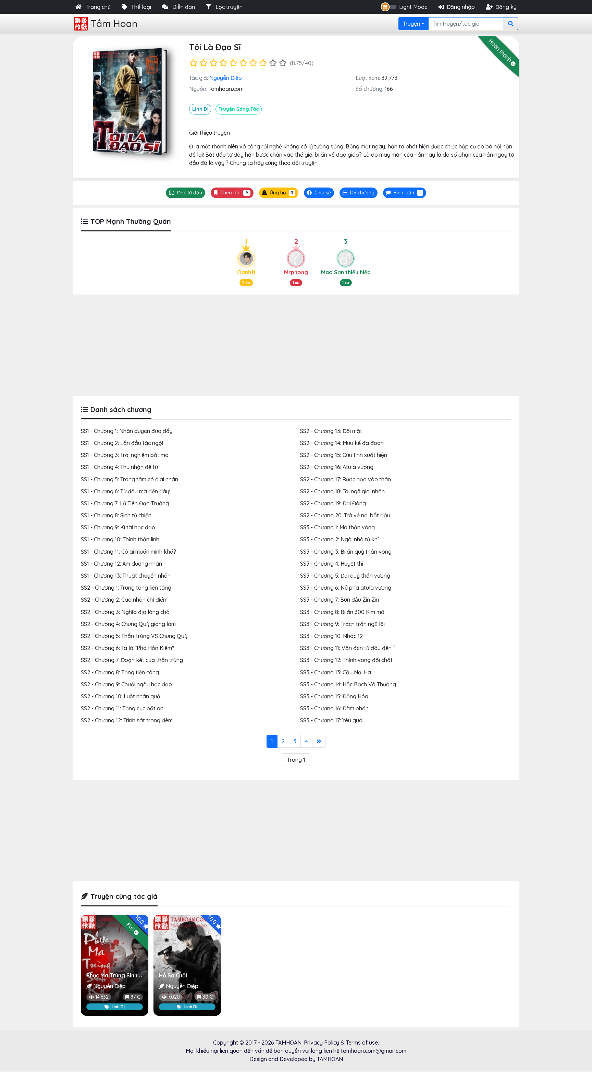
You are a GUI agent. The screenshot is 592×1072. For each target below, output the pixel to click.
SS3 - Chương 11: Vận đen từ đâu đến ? (348, 648)
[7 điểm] (253, 63)
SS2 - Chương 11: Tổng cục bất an (122, 708)
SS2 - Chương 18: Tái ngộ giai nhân (342, 491)
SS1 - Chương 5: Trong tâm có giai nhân (129, 479)
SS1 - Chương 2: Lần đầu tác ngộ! (122, 442)
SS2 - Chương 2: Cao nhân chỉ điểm (124, 599)
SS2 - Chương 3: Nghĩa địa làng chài (126, 612)
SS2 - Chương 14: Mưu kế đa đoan (342, 442)
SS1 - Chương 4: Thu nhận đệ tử (119, 466)
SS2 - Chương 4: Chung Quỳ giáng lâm (128, 624)
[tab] (359, 193)
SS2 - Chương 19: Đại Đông (333, 503)
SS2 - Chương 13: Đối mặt (331, 430)
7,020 (174, 997)
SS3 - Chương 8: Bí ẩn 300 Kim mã (342, 612)
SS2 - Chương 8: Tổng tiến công (120, 672)
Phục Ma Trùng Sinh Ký (115, 975)
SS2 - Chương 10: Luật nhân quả (120, 696)
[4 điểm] (223, 63)
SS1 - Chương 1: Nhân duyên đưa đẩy (127, 430)
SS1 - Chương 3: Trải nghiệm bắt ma (125, 454)
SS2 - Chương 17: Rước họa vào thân (345, 479)
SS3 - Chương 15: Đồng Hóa (334, 696)
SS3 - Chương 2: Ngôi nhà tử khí (339, 539)
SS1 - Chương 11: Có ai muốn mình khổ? (128, 551)
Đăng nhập (461, 6)
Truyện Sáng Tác (239, 109)
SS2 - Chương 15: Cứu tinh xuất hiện (343, 454)
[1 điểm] (193, 63)
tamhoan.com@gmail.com (373, 1050)
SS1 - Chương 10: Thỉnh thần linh (120, 539)
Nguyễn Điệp (225, 77)
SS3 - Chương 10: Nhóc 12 (331, 636)
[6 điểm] (243, 63)
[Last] (319, 741)
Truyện (411, 23)
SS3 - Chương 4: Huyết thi (331, 563)
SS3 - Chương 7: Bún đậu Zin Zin (339, 599)
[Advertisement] (296, 345)
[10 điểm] (283, 63)
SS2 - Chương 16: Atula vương (336, 466)
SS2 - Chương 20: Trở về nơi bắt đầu (345, 515)
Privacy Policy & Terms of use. (341, 1042)
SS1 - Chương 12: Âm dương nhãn (121, 563)
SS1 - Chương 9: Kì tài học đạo (118, 527)
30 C (207, 997)
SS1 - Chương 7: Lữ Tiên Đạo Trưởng (125, 503)
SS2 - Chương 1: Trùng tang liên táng (126, 587)
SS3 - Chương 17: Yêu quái (331, 720)
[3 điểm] (213, 63)
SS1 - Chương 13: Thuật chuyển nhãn (126, 575)
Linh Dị (200, 109)
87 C (135, 997)
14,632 (102, 997)
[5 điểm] (233, 63)
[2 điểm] (203, 63)
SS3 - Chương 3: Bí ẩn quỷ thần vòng (346, 551)
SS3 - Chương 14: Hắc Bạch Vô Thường (348, 684)
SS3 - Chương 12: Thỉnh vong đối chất (346, 660)
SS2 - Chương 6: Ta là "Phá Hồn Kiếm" (127, 648)
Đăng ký (506, 6)
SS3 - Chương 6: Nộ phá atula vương (345, 587)
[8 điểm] (263, 63)
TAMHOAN (288, 1042)
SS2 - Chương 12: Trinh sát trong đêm (127, 720)
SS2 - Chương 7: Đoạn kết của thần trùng (132, 660)
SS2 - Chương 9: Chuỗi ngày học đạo (126, 684)
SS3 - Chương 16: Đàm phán (334, 708)
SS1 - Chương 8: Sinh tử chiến (116, 515)
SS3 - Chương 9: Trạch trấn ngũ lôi (342, 624)
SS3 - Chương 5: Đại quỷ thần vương (345, 575)
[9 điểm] (273, 63)
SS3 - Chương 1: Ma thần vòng (337, 527)
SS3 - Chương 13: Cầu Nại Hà (335, 672)
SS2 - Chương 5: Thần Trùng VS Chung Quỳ (134, 636)
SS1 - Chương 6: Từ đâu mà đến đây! (125, 491)
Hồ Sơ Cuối (173, 975)
